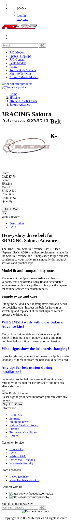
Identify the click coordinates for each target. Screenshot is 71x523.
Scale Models (17, 63)
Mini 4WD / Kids (20, 73)
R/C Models (17, 52)
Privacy (14, 428)
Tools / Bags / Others (22, 70)
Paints (13, 66)
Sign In (7, 404)
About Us (15, 414)
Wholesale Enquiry (21, 463)
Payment (14, 418)
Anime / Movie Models (23, 77)
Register (22, 19)
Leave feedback (19, 476)
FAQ (12, 227)
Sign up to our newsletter (17, 503)
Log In (21, 15)
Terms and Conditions (23, 432)
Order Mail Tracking (22, 459)
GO (42, 45)
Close (18, 404)
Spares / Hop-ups (20, 56)
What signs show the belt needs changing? (35, 349)
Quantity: (7, 201)
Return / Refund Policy (23, 425)
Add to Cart (10, 209)
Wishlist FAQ (17, 456)
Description (16, 223)
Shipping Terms (19, 421)
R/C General (17, 59)
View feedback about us (24, 480)
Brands (13, 436)
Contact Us (16, 449)
